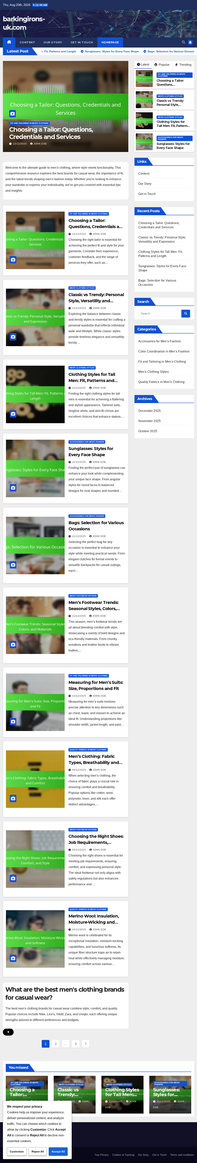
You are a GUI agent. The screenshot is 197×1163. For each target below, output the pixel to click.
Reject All (38, 1151)
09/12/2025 (79, 770)
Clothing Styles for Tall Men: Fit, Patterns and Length (173, 126)
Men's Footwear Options (83, 596)
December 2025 (149, 410)
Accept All (58, 1151)
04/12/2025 (79, 929)
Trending (185, 64)
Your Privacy (101, 1154)
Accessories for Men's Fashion (170, 138)
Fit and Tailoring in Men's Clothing (171, 75)
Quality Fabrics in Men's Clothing (88, 750)
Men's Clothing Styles (22, 123)
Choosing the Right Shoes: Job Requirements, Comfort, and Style (96, 842)
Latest (145, 64)
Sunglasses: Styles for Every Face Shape (173, 146)
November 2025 (149, 421)
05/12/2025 (79, 849)
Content (27, 42)
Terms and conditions (182, 1154)
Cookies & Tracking (123, 1154)
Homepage (110, 42)
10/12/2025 (79, 696)
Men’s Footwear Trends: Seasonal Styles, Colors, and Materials (93, 608)
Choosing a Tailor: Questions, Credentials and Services (170, 86)
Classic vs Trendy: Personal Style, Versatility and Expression (56, 133)
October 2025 (147, 431)
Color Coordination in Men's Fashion (164, 351)
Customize (17, 1151)
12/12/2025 (20, 143)
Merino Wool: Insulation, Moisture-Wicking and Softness (93, 922)
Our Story (52, 42)
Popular (163, 64)
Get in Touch (82, 42)
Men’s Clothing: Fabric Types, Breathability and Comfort (93, 762)
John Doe (40, 143)
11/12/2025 (79, 388)
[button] (183, 42)
